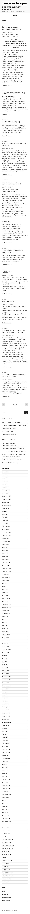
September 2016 (6, 821)
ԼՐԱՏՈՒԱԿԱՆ (6, 867)
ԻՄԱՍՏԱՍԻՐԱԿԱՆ (7, 861)
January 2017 (5, 815)
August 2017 (5, 797)
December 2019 (6, 713)
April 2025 (5, 520)
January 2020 (5, 710)
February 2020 (6, 707)
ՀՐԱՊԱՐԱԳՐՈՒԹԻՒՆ (8, 876)
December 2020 (6, 677)
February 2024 (6, 562)
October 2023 (5, 574)
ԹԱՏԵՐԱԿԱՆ (5, 852)
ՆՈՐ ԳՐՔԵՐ (5, 882)
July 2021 (4, 655)
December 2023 (6, 568)
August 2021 (5, 652)
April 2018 (4, 773)
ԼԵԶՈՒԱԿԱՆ (5, 864)
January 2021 (5, 674)
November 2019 (6, 716)
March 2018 (5, 776)
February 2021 (6, 671)
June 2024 (5, 550)
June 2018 (4, 767)
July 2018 (4, 764)
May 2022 (4, 625)
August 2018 (5, 761)
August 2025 (5, 508)
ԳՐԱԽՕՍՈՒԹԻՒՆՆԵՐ (8, 845)
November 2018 (6, 752)
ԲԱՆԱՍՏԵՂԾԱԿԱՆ (7, 842)
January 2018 (5, 782)
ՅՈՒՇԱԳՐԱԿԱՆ (6, 879)
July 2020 (4, 692)
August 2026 (5, 472)
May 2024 (4, 553)
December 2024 (6, 532)
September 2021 (6, 649)
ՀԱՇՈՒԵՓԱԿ (7, 272)
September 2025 (6, 505)
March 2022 (5, 631)
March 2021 (5, 668)
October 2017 (5, 791)
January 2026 (5, 493)
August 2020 (5, 689)
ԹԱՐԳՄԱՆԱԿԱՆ (6, 855)
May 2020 (4, 698)
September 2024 (6, 541)
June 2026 (5, 478)
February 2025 (6, 526)
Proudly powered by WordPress (9, 910)
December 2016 (6, 818)
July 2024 (4, 547)
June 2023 (5, 586)
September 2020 (6, 686)
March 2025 (5, 523)
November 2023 (6, 571)
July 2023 (4, 583)
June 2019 (4, 731)
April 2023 (5, 592)
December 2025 (6, 496)
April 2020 (5, 701)
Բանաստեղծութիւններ (9, 434)
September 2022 (6, 613)
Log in (3, 891)
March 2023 (5, 595)
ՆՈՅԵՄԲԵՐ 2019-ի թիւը (11, 122)
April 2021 (4, 665)
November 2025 (6, 499)
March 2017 (5, 809)
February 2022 (6, 634)
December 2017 (6, 785)
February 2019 (6, 743)
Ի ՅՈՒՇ (4, 858)
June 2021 (4, 659)
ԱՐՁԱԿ (4, 836)
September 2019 (6, 722)
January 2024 (5, 565)
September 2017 (6, 794)
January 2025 (5, 529)
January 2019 (5, 746)
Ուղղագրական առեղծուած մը (13, 93)
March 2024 (5, 559)
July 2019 (4, 728)
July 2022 (4, 619)
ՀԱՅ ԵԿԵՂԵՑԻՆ (8, 301)
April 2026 (5, 484)
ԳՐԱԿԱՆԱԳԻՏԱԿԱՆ (7, 849)
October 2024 (5, 538)
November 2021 (6, 643)
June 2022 (4, 622)
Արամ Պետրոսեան (7, 443)
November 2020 (6, 680)
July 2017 (4, 800)
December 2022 (6, 604)
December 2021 (6, 640)
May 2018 (4, 770)
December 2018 (6, 749)
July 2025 (4, 511)
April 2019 (4, 737)
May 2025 (4, 517)
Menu (15, 15)
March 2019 (5, 740)
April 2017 (4, 806)
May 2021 (4, 662)
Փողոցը (16, 462)
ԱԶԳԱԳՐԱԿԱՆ (6, 833)
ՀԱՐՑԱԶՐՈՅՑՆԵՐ (7, 873)
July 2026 (4, 475)
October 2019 (5, 719)
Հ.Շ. (3, 454)
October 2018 (5, 755)
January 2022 (5, 637)
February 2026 (6, 490)
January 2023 (5, 601)
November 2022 (6, 607)
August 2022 (5, 616)
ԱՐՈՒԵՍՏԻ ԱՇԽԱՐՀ (7, 839)
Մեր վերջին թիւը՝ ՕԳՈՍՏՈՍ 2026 (11, 422)
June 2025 (5, 514)
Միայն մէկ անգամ (7, 431)
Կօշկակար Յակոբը (19, 451)
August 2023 (5, 580)
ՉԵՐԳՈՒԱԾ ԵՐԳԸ (20, 448)
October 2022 (5, 610)
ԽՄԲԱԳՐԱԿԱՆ (6, 870)
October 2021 (5, 646)
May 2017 (4, 803)
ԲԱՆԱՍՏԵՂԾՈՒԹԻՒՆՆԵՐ (9, 428)
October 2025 (5, 502)
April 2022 (5, 628)
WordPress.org (6, 900)
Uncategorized (6, 830)
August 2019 (5, 725)
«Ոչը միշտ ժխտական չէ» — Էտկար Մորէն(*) (14, 425)
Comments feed (6, 897)
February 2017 (6, 812)
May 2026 (4, 481)
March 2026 (5, 487)
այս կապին (17, 132)
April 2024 (5, 556)
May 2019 (4, 734)
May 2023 (4, 589)
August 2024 (5, 544)
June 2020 (5, 695)
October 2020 (5, 683)
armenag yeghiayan (7, 451)
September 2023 (6, 577)
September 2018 (6, 758)
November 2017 (6, 788)
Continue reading (6, 85)
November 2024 (6, 535)
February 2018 (6, 779)
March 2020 (5, 704)
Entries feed (5, 894)
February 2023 (6, 598)
